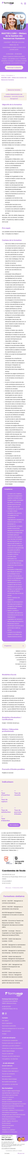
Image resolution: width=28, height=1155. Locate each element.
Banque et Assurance (8, 1097)
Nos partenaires (6, 1031)
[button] (22, 3)
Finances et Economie (8, 1108)
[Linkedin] (3, 1013)
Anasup (4, 1033)
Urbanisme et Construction (9, 1132)
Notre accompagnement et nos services (13, 1028)
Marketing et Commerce (9, 1119)
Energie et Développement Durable (12, 1101)
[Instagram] (6, 1013)
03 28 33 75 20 (6, 1006)
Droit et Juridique (7, 1099)
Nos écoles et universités (9, 1026)
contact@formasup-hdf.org (10, 1008)
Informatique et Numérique (9, 1112)
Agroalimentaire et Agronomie (10, 1093)
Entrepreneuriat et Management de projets (14, 1103)
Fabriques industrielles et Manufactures (12, 1106)
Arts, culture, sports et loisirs (10, 1095)
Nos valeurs (5, 1020)
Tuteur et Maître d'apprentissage (11, 1090)
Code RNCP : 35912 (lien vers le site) (14, 42)
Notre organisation (7, 1023)
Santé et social (6, 1127)
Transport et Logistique (8, 1129)
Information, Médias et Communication (13, 1110)
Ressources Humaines (8, 1125)
